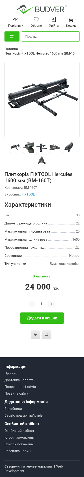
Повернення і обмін (20, 387)
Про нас (10, 373)
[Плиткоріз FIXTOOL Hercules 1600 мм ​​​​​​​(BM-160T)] (42, 99)
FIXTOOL (28, 194)
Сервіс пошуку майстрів (23, 415)
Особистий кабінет (19, 431)
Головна (11, 49)
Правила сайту (16, 393)
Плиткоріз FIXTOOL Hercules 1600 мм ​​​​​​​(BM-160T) (41, 53)
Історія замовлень (19, 437)
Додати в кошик (42, 318)
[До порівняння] (46, 334)
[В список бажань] (35, 334)
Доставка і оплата (19, 380)
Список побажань (18, 444)
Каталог (11, 36)
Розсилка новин (17, 451)
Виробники (13, 409)
